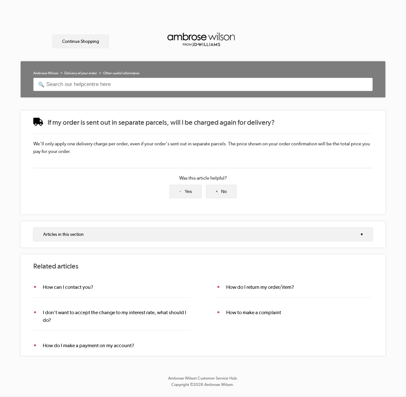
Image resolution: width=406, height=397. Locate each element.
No (224, 191)
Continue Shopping (80, 41)
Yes (188, 191)
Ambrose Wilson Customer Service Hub (202, 378)
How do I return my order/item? (260, 287)
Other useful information (121, 73)
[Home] (201, 38)
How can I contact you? (68, 287)
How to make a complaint (253, 312)
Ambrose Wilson (45, 73)
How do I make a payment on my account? (88, 345)
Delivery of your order (80, 73)
